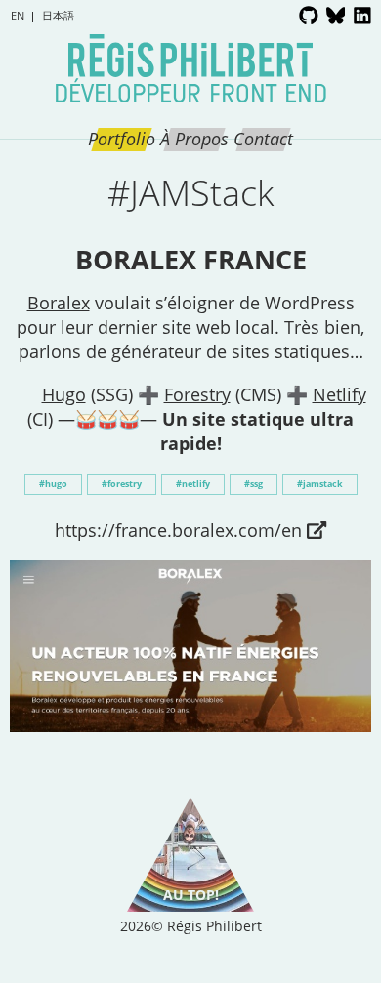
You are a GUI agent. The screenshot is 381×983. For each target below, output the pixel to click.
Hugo (64, 394)
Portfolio (121, 138)
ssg (256, 483)
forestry (124, 483)
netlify (196, 483)
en (17, 15)
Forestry (197, 394)
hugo (56, 483)
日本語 (58, 15)
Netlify (339, 394)
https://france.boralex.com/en (178, 530)
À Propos (194, 138)
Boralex (58, 302)
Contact (263, 138)
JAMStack (323, 483)
